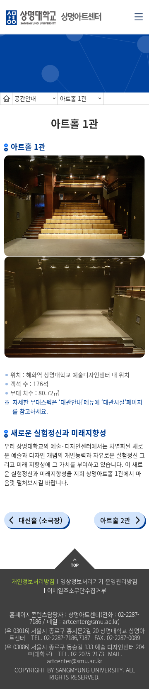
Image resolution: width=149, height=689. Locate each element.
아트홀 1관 (73, 98)
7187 (84, 637)
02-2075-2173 (87, 654)
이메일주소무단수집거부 (76, 590)
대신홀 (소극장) (40, 520)
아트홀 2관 (115, 520)
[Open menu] (139, 16)
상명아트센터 (81, 16)
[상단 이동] (74, 565)
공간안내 (25, 98)
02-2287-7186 (60, 637)
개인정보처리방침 (33, 581)
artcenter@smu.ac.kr (90, 621)
